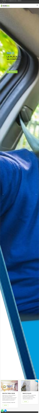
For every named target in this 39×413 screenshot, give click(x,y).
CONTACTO (19, 0)
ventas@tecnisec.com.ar (12, 0)
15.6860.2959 (4, 0)
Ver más (25, 401)
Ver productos (12, 66)
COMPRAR (5, 405)
